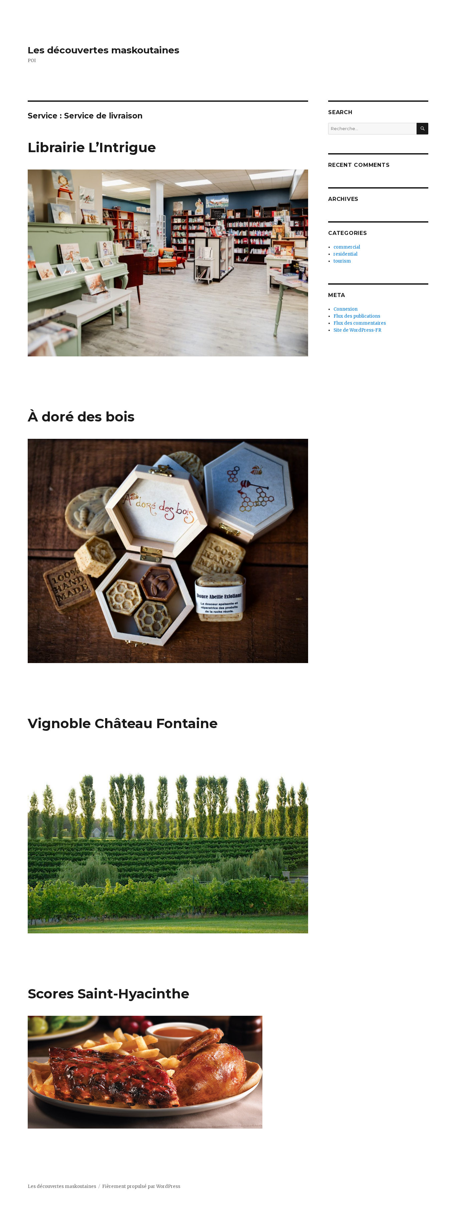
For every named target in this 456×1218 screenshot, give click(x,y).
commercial (346, 247)
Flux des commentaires (359, 323)
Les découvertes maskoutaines (103, 50)
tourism (342, 261)
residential (345, 254)
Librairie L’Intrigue (92, 147)
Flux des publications (356, 316)
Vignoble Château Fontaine (123, 723)
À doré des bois (81, 416)
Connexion (345, 309)
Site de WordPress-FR (357, 330)
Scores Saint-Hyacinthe (108, 993)
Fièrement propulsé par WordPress (141, 1186)
